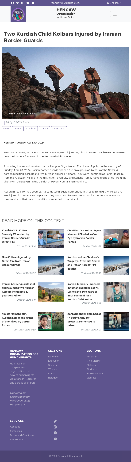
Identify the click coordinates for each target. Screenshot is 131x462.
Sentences (54, 365)
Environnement (95, 373)
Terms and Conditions (22, 435)
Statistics (91, 377)
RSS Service (16, 439)
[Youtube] (56, 439)
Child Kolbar (59, 128)
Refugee (53, 377)
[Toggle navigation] (114, 14)
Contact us (16, 431)
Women (52, 369)
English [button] (114, 3)
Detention (53, 356)
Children (18, 128)
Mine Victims (93, 361)
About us (15, 426)
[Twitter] (56, 421)
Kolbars (44, 128)
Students (91, 369)
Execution (53, 361)
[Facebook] (56, 433)
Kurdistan (31, 128)
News (6, 128)
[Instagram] (56, 427)
